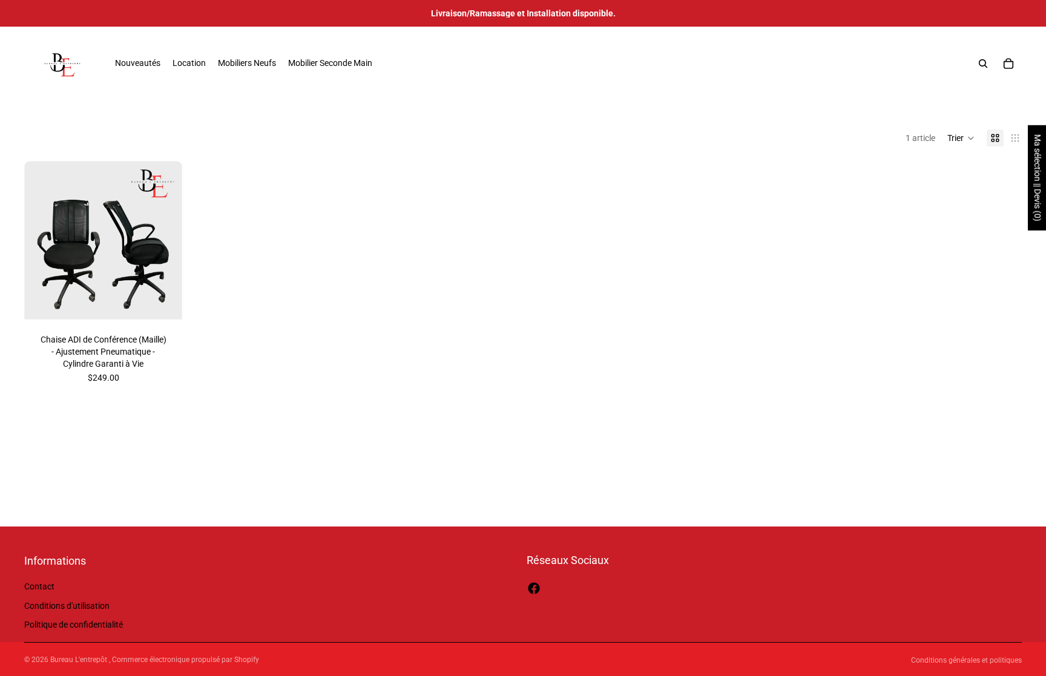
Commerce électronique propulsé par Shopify (185, 659)
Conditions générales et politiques (966, 660)
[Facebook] (534, 588)
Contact (39, 586)
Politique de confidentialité (73, 625)
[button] (961, 138)
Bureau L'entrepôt (79, 659)
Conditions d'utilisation (67, 606)
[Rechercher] (983, 63)
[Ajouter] (163, 301)
